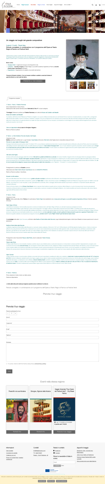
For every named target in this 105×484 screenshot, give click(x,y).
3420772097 (39, 453)
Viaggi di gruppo (25, 4)
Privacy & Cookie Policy (12, 457)
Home (18, 4)
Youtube (57, 453)
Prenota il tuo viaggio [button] (32, 81)
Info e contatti (67, 4)
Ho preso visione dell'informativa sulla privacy (27, 364)
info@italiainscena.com (39, 450)
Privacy (62, 465)
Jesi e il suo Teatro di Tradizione (85, 455)
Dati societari (9, 450)
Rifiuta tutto (51, 481)
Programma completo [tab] (14, 98)
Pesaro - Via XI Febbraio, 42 (40, 455)
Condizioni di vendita (11, 453)
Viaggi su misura (41, 4)
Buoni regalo (49, 4)
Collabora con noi (11, 455)
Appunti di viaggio (58, 4)
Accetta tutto (42, 481)
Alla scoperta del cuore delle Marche (86, 461)
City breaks (33, 4)
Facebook (57, 450)
